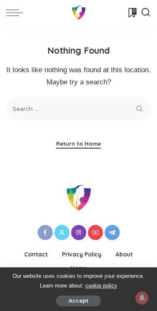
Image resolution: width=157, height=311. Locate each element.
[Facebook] (45, 232)
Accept (78, 301)
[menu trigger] (16, 12)
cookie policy (101, 285)
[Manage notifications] (142, 298)
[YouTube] (95, 232)
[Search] (146, 12)
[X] (61, 232)
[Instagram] (78, 232)
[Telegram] (112, 232)
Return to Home (78, 143)
